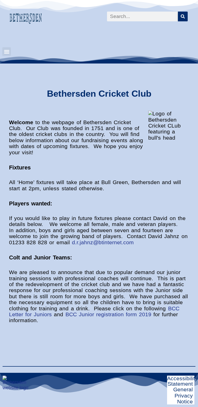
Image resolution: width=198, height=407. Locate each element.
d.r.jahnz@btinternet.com (103, 242)
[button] (6, 51)
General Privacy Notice (183, 395)
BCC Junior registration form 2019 (108, 314)
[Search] (183, 16)
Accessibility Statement (182, 381)
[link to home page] (24, 17)
